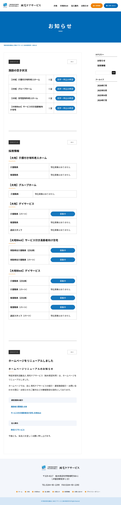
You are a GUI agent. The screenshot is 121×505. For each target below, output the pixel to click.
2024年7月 (102, 100)
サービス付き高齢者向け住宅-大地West (26, 413)
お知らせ (84, 5)
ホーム (20, 492)
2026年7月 (102, 85)
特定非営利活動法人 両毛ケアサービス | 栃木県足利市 (56, 501)
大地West (64, 5)
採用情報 (97, 6)
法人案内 (74, 5)
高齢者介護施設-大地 (19, 406)
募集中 (63, 213)
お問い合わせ (112, 6)
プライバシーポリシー (93, 492)
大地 (55, 5)
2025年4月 (102, 95)
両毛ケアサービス (17, 429)
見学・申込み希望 (65, 79)
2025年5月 (102, 90)
